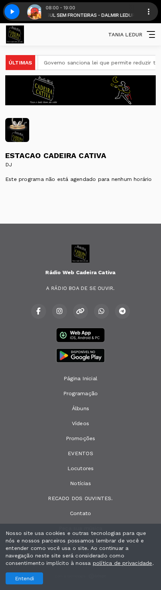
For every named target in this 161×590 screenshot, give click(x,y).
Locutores (80, 468)
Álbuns (80, 408)
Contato (80, 513)
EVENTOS (80, 453)
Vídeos (80, 423)
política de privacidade (122, 563)
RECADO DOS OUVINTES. (80, 498)
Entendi (24, 578)
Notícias (80, 483)
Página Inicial (80, 378)
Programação (80, 393)
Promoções (80, 438)
